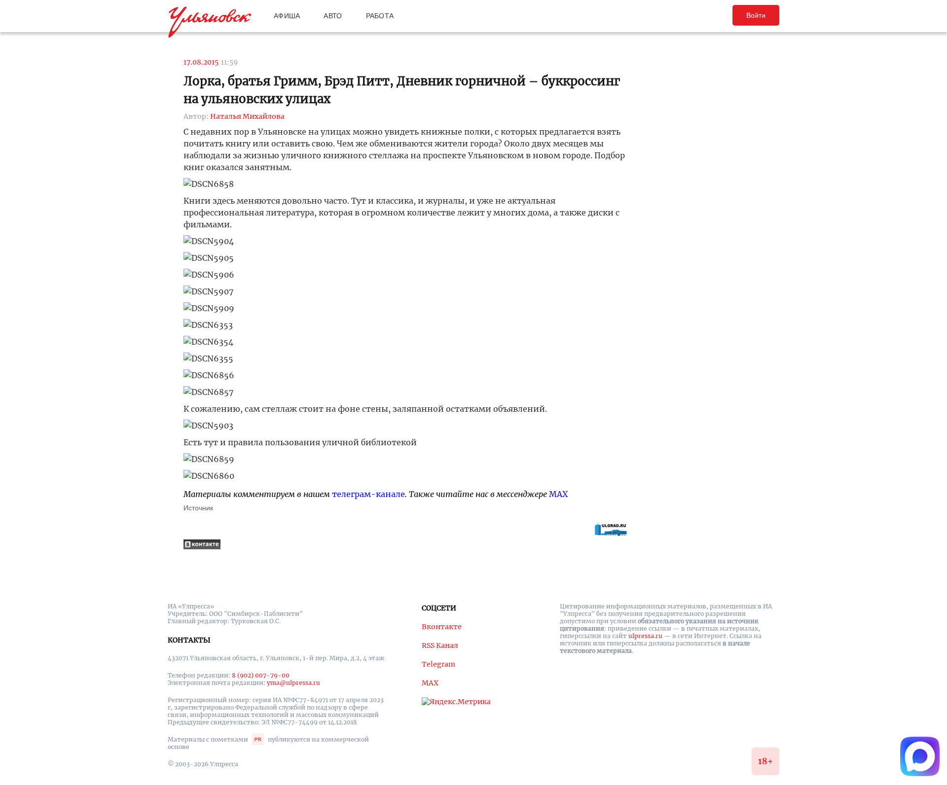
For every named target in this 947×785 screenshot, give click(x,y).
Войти (755, 15)
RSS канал (440, 645)
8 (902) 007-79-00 (261, 675)
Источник (198, 508)
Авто (333, 16)
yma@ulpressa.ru (293, 682)
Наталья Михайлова (247, 116)
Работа (380, 16)
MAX (558, 494)
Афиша (287, 16)
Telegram (438, 664)
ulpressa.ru (645, 636)
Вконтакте (442, 626)
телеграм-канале (368, 494)
